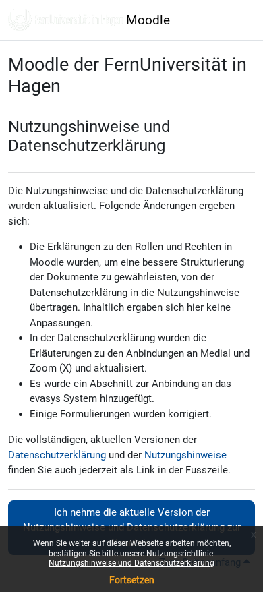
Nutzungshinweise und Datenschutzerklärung (131, 563)
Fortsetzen (131, 579)
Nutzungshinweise (185, 455)
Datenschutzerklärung (57, 455)
